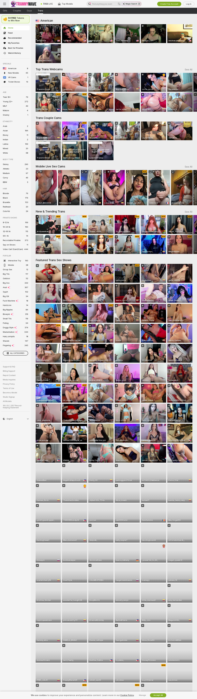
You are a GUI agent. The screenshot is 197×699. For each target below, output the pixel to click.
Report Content (9, 375)
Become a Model (10, 393)
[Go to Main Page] (23, 4)
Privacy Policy (9, 384)
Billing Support (9, 371)
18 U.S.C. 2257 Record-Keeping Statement (12, 407)
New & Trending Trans (50, 211)
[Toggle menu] (4, 4)
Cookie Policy (127, 695)
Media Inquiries (9, 380)
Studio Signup (9, 397)
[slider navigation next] (190, 92)
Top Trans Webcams (49, 69)
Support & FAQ (9, 367)
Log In (188, 4)
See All (188, 69)
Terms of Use (8, 388)
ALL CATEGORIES (17, 353)
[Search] (119, 4)
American (46, 20)
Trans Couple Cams (48, 118)
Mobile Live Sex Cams (50, 166)
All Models (7, 401)
